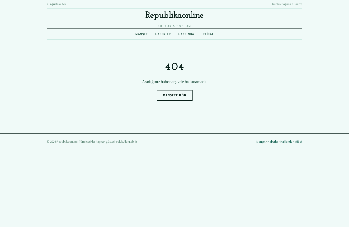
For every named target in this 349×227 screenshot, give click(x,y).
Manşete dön (174, 95)
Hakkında (186, 34)
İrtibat (208, 34)
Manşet (141, 34)
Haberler (163, 34)
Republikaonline (174, 15)
